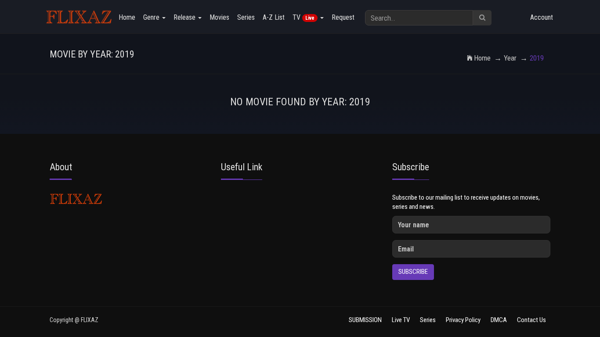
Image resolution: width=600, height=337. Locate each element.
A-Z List (274, 17)
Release (185, 17)
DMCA (499, 320)
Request (343, 17)
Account (541, 17)
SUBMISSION (365, 320)
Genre (152, 17)
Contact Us (531, 320)
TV (303, 17)
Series (246, 17)
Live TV (401, 320)
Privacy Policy (463, 320)
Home (127, 17)
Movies (219, 17)
